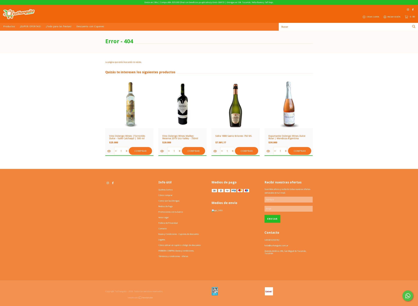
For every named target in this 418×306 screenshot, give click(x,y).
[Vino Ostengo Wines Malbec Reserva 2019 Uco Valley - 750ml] (162, 151)
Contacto (162, 229)
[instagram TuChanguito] (408, 9)
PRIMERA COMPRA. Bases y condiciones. (176, 251)
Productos (9, 26)
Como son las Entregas (168, 201)
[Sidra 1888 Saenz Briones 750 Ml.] (215, 151)
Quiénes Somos (165, 190)
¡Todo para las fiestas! (59, 26)
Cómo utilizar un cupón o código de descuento (179, 245)
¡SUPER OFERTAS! (30, 26)
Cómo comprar (165, 195)
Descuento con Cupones (90, 26)
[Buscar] (414, 26)
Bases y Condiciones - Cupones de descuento (178, 234)
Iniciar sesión (393, 17)
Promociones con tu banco (170, 212)
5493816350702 (272, 240)
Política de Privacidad (168, 223)
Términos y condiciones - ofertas (173, 256)
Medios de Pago (165, 206)
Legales (161, 240)
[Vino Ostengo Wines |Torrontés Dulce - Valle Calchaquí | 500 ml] (109, 151)
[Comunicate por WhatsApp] (407, 295)
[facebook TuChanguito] (413, 9)
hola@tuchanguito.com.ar (276, 245)
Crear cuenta (373, 17)
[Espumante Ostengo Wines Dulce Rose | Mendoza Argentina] (269, 151)
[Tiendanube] (140, 298)
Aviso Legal (163, 217)
